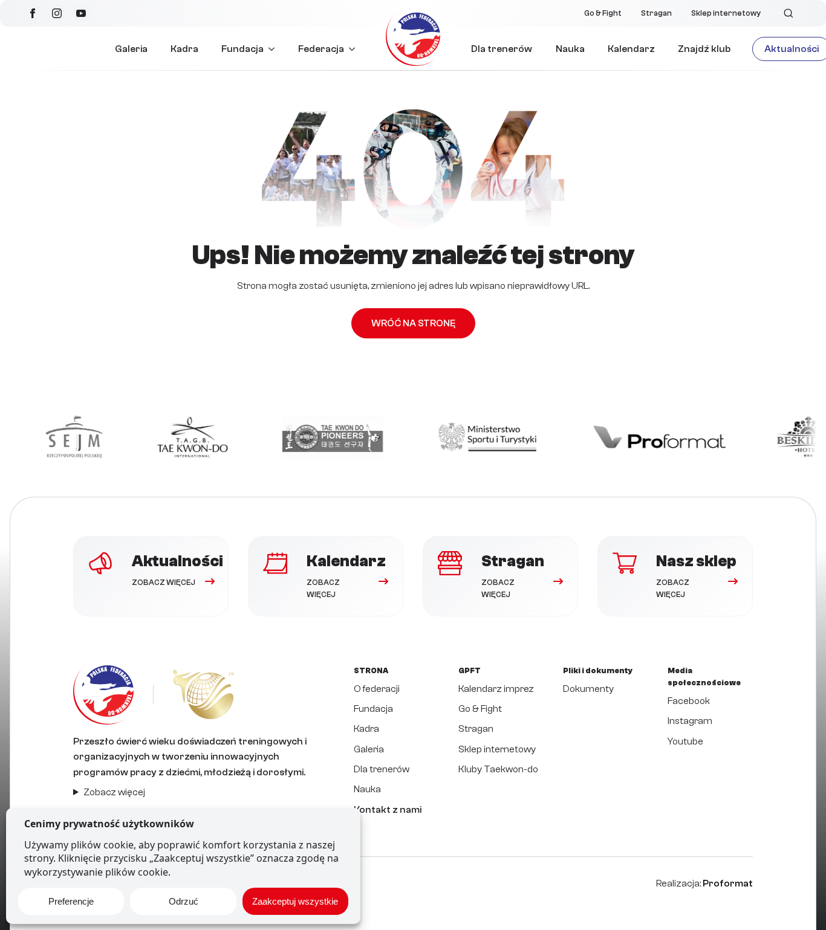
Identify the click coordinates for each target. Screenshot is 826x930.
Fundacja (242, 49)
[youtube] (81, 13)
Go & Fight (603, 13)
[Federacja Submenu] (355, 48)
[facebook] (32, 13)
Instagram (690, 720)
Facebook (689, 701)
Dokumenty (588, 688)
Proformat (728, 883)
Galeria (131, 49)
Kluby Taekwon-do (498, 769)
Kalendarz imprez (496, 688)
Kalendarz (631, 49)
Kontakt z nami (387, 809)
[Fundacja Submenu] (275, 48)
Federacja (321, 49)
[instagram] (56, 13)
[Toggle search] (788, 13)
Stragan (656, 13)
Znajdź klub (704, 49)
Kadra (184, 49)
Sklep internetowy (726, 13)
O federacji (377, 688)
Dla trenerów (501, 49)
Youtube (685, 741)
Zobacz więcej (114, 792)
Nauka (570, 49)
